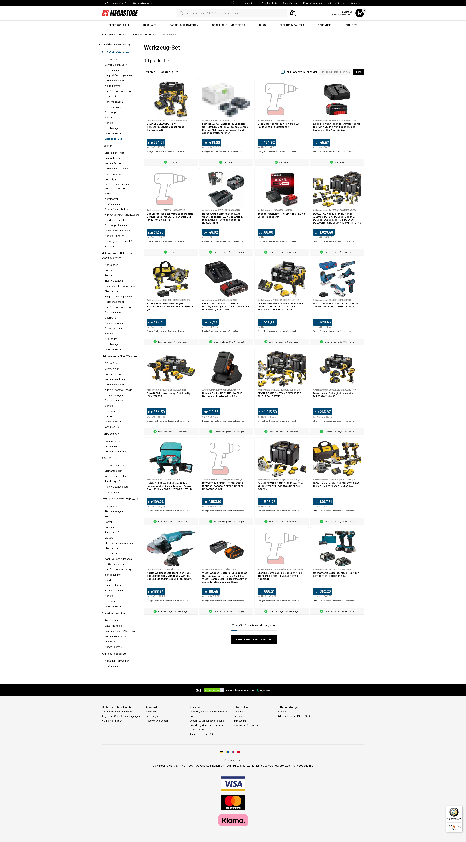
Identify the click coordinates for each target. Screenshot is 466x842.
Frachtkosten (197, 716)
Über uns (238, 711)
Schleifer (109, 122)
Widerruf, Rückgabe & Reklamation (209, 711)
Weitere (109, 537)
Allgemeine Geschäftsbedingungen (121, 716)
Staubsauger (112, 128)
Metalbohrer (111, 198)
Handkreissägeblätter (117, 486)
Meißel (108, 193)
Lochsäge (110, 179)
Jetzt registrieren (336, 3)
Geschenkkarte (269, 3)
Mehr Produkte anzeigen (254, 639)
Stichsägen (111, 112)
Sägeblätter (109, 458)
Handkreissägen (114, 101)
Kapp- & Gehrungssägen (118, 75)
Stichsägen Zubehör (116, 225)
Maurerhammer (113, 85)
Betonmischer (112, 620)
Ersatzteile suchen (312, 3)
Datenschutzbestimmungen (117, 711)
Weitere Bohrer (113, 163)
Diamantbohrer (113, 157)
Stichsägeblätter (114, 491)
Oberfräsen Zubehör (116, 219)
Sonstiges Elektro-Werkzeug (120, 285)
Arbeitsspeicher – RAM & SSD (294, 716)
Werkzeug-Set (113, 138)
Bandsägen (111, 527)
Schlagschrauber (114, 106)
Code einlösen (290, 3)
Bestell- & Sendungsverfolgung (207, 720)
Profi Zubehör (112, 204)
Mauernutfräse (113, 96)
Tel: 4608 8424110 (302, 765)
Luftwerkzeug (110, 433)
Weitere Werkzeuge (115, 636)
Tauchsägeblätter (115, 481)
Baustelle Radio (113, 625)
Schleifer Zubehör (114, 235)
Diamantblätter (113, 470)
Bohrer (108, 275)
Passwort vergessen (157, 720)
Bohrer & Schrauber (116, 64)
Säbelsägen (111, 59)
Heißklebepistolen (115, 80)
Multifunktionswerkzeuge (118, 91)
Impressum (240, 720)
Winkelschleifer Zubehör (118, 230)
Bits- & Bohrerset (114, 152)
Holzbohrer (111, 246)
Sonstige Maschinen (114, 613)
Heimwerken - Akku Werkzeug (120, 356)
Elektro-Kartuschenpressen (120, 542)
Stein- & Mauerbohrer (117, 209)
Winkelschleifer (113, 133)
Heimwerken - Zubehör (117, 168)
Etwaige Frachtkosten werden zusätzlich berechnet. (168, 151)
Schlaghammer (113, 312)
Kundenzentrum (248, 3)
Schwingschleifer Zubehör (119, 241)
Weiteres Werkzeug (115, 379)
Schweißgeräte (113, 646)
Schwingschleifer (114, 328)
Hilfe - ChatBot (198, 729)
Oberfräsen (111, 317)
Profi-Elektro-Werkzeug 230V (120, 498)
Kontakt (238, 716)
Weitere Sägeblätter (116, 475)
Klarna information (112, 720)
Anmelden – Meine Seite (202, 734)
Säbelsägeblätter (115, 465)
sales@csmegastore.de (275, 765)
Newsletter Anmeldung (246, 725)
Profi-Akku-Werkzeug (116, 52)
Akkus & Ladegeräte (114, 653)
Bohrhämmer (112, 270)
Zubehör (107, 145)
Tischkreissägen (114, 280)
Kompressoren (113, 440)
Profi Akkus (111, 666)
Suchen (359, 71)
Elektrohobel (112, 291)
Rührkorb (110, 641)
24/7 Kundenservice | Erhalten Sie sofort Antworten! (128, 3)
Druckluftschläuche (115, 451)
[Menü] (460, 808)
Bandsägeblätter (114, 532)
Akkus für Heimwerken (117, 660)
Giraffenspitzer (113, 69)
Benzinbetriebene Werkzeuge (120, 630)
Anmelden (356, 3)
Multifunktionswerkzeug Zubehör (122, 214)
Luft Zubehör (112, 446)
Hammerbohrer (113, 173)
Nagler (108, 117)
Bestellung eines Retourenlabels (207, 725)
